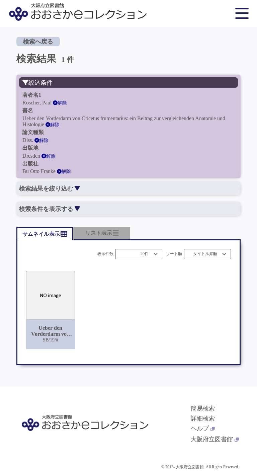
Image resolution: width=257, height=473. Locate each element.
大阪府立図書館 (212, 439)
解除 (62, 102)
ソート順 (174, 254)
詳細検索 (203, 418)
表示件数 (105, 254)
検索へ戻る (38, 41)
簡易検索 (203, 408)
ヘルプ (200, 428)
